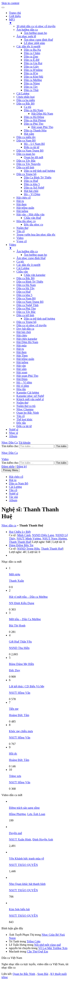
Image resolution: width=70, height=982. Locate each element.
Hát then (21, 204)
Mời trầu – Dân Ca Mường (25, 619)
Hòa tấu (21, 389)
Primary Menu (10, 470)
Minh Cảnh (24, 535)
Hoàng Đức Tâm (19, 715)
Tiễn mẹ (13, 708)
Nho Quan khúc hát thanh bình (27, 883)
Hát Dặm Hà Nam (27, 342)
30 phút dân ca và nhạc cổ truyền (35, 26)
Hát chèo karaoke (26, 338)
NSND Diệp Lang (43, 535)
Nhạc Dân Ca (9, 442)
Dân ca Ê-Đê (31, 59)
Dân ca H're (31, 73)
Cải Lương (22, 93)
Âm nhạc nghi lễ (26, 36)
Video (20, 238)
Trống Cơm (33, 941)
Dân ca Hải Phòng (35, 120)
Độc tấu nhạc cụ (33, 224)
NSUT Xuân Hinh (20, 839)
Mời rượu (14, 574)
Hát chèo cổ (23, 197)
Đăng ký (22, 466)
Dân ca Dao (31, 56)
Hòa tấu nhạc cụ (26, 221)
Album (13, 436)
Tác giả (13, 496)
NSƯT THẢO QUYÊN (23, 864)
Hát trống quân (25, 207)
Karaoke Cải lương (27, 392)
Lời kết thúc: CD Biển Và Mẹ (26, 686)
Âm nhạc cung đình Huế (38, 39)
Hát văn (21, 365)
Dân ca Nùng (32, 83)
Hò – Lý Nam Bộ (34, 143)
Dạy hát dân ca (25, 328)
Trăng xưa (15, 776)
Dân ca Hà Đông (34, 117)
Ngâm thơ (22, 227)
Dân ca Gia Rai (33, 63)
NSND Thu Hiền (19, 648)
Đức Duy (14, 670)
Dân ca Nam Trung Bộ (29, 150)
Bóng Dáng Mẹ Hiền (21, 664)
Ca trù (27, 106)
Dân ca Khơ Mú (33, 76)
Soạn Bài (42, 973)
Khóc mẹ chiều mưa (21, 731)
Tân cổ (20, 231)
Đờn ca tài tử (31, 147)
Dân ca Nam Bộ (26, 140)
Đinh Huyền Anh (42, 839)
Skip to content (10, 3)
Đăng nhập (8, 466)
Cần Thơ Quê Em (37, 951)
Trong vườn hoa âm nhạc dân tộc (35, 234)
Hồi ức (13, 753)
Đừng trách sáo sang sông (24, 807)
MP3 (12, 21)
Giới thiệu (15, 16)
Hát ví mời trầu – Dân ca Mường (28, 596)
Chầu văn (22, 271)
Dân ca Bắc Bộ (25, 103)
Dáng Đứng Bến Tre (21, 545)
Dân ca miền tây (26, 137)
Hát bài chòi (31, 190)
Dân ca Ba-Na (32, 49)
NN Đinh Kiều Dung (21, 603)
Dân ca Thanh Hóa (35, 130)
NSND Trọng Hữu (28, 548)
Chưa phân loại (25, 96)
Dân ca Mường (33, 80)
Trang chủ (15, 12)
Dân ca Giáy (31, 66)
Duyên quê (15, 833)
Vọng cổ (21, 241)
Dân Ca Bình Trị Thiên (37, 177)
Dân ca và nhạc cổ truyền (31, 325)
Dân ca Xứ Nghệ (34, 187)
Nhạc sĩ (13, 432)
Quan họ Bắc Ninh (27, 412)
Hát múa (21, 345)
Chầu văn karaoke (34, 274)
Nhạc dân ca (8, 525)
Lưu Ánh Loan (36, 814)
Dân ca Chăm (32, 53)
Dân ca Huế (31, 180)
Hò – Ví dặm (24, 382)
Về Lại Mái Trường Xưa (52, 948)
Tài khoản (24, 442)
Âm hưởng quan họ (35, 33)
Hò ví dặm (22, 385)
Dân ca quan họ (25, 154)
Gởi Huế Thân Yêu (20, 641)
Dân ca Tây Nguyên (28, 164)
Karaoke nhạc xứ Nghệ (30, 395)
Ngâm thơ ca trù (25, 406)
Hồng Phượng (17, 814)
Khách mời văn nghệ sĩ (30, 399)
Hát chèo (21, 335)
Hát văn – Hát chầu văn (30, 214)
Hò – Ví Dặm (32, 194)
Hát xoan (21, 372)
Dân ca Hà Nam (33, 110)
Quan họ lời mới (33, 157)
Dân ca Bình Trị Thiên (29, 281)
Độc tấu (21, 422)
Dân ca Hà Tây (25, 288)
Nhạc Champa (24, 409)
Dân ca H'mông (33, 70)
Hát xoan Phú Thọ (42, 127)
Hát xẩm (29, 133)
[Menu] (2, 7)
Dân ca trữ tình (25, 167)
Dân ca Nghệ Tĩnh (27, 305)
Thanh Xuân (16, 580)
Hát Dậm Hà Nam (42, 113)
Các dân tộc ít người (28, 46)
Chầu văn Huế (32, 217)
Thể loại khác (24, 419)
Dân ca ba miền (25, 100)
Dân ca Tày (31, 86)
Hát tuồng (22, 211)
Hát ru (20, 201)
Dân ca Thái (31, 90)
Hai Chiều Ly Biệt (20, 531)
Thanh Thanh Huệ (20, 541)
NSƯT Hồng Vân (19, 692)
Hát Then (22, 355)
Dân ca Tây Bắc (26, 160)
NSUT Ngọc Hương (54, 538)
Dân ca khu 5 (32, 184)
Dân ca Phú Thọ (33, 123)
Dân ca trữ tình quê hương (39, 170)
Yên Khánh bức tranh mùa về (26, 858)
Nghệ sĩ (13, 429)
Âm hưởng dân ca (27, 29)
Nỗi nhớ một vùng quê (47, 944)
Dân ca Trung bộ (26, 174)
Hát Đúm (21, 379)
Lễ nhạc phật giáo (34, 43)
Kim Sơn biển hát (19, 909)
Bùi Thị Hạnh (17, 625)
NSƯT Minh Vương (29, 538)
